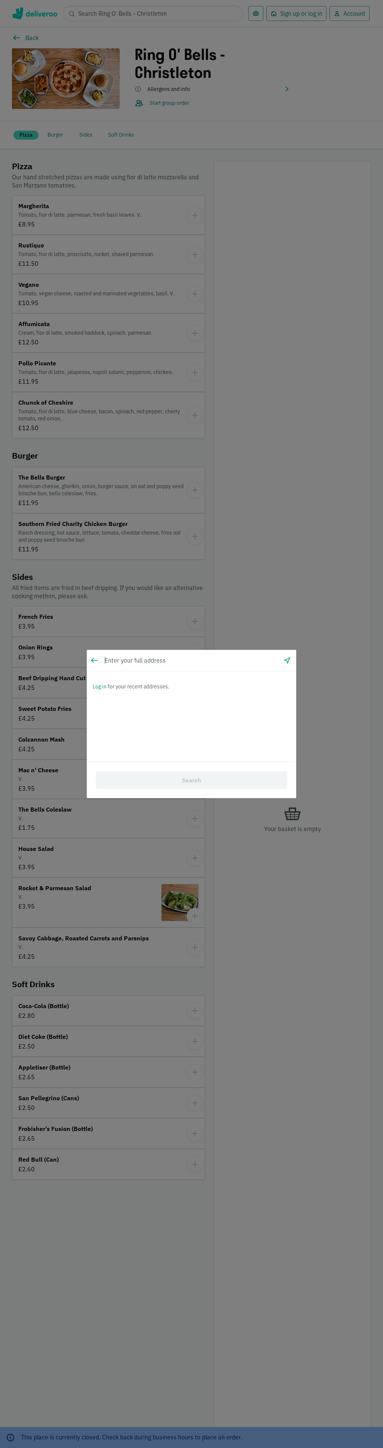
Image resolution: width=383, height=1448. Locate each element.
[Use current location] (287, 660)
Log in (100, 686)
